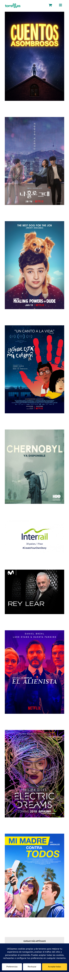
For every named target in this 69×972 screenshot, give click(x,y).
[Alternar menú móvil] (60, 5)
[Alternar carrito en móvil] (50, 5)
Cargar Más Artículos (34, 941)
